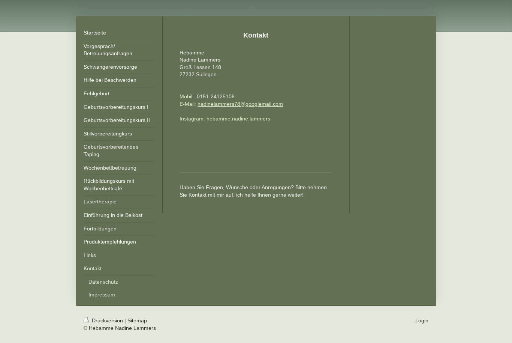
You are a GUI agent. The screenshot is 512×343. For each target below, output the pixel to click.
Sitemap (137, 320)
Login (421, 320)
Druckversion (107, 320)
